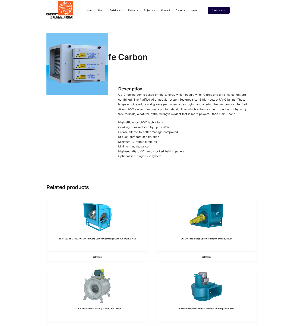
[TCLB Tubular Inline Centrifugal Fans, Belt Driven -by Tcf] (97, 286)
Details (98, 257)
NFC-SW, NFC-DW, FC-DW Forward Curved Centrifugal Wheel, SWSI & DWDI (97, 238)
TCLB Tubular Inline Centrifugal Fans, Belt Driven (97, 308)
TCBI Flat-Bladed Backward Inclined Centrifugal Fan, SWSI (206, 308)
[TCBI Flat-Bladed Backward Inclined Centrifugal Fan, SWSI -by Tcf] (206, 286)
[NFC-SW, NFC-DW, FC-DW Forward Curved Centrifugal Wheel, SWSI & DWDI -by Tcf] (97, 216)
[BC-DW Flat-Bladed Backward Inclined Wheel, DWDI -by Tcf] (206, 216)
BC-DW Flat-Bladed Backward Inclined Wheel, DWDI (206, 238)
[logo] (59, 2)
